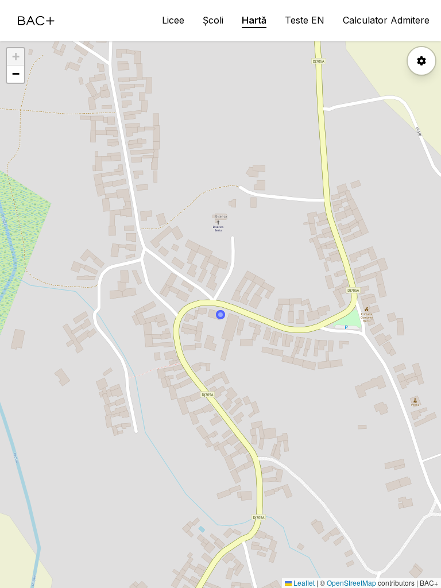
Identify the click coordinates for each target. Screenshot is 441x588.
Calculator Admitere (386, 20)
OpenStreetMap (351, 582)
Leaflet (303, 582)
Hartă (254, 20)
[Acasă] (36, 20)
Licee (173, 20)
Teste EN (304, 20)
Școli (213, 20)
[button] (15, 56)
